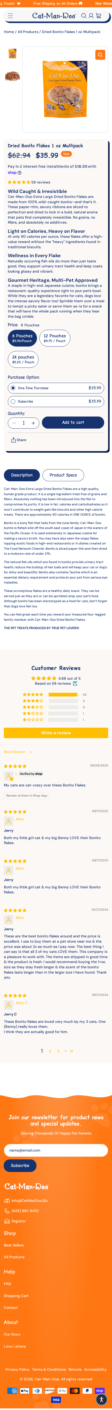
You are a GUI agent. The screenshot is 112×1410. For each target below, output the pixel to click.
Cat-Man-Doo (47, 1379)
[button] (84, 16)
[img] (15, 766)
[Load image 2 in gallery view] (12, 76)
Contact (11, 1307)
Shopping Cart (16, 1295)
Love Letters (15, 1346)
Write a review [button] (56, 733)
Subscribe (20, 1165)
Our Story (12, 1334)
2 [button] (50, 1051)
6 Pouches (22, 338)
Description (22, 475)
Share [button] (21, 439)
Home (9, 31)
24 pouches (23, 359)
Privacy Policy (17, 1369)
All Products (28, 31)
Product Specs (63, 475)
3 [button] (58, 1051)
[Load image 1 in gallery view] (12, 53)
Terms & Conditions (49, 1369)
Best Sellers (14, 1245)
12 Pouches (55, 338)
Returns (75, 1369)
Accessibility (95, 1369)
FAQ (7, 1283)
